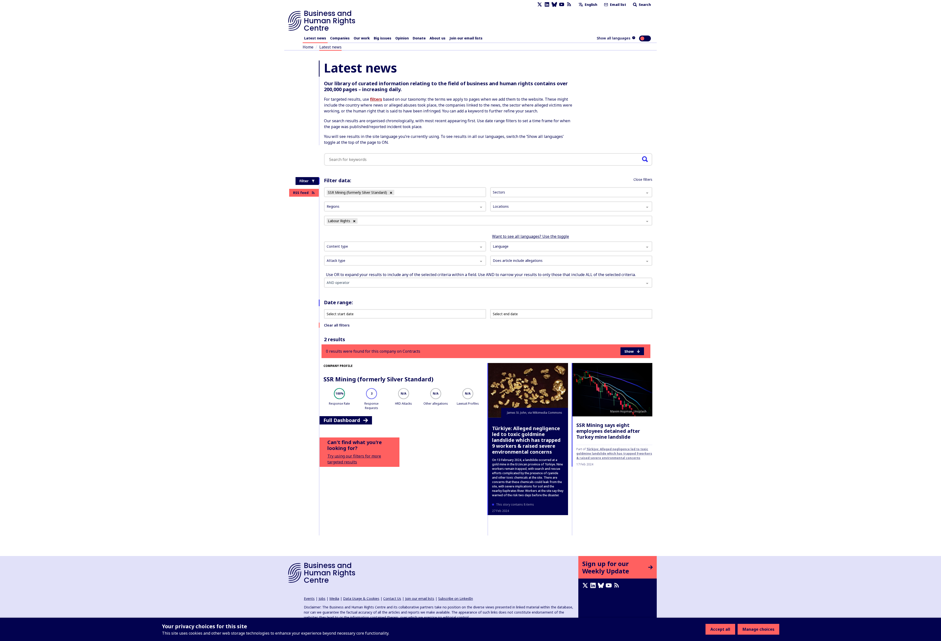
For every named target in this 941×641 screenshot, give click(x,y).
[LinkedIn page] (547, 4)
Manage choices (758, 629)
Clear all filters (336, 325)
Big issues (382, 38)
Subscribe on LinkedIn (455, 598)
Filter (304, 181)
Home (308, 47)
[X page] (540, 4)
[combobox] (405, 246)
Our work (362, 38)
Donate (419, 38)
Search (644, 4)
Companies (340, 38)
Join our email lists (466, 38)
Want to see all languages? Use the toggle (530, 236)
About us (438, 38)
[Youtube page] (562, 4)
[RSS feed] (569, 4)
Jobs (322, 598)
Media (334, 598)
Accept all (720, 629)
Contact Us (392, 598)
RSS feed (301, 192)
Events (309, 598)
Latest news (315, 38)
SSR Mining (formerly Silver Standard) (378, 379)
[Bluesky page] (554, 4)
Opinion (402, 38)
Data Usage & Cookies (361, 598)
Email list (617, 4)
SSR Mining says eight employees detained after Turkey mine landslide (608, 431)
